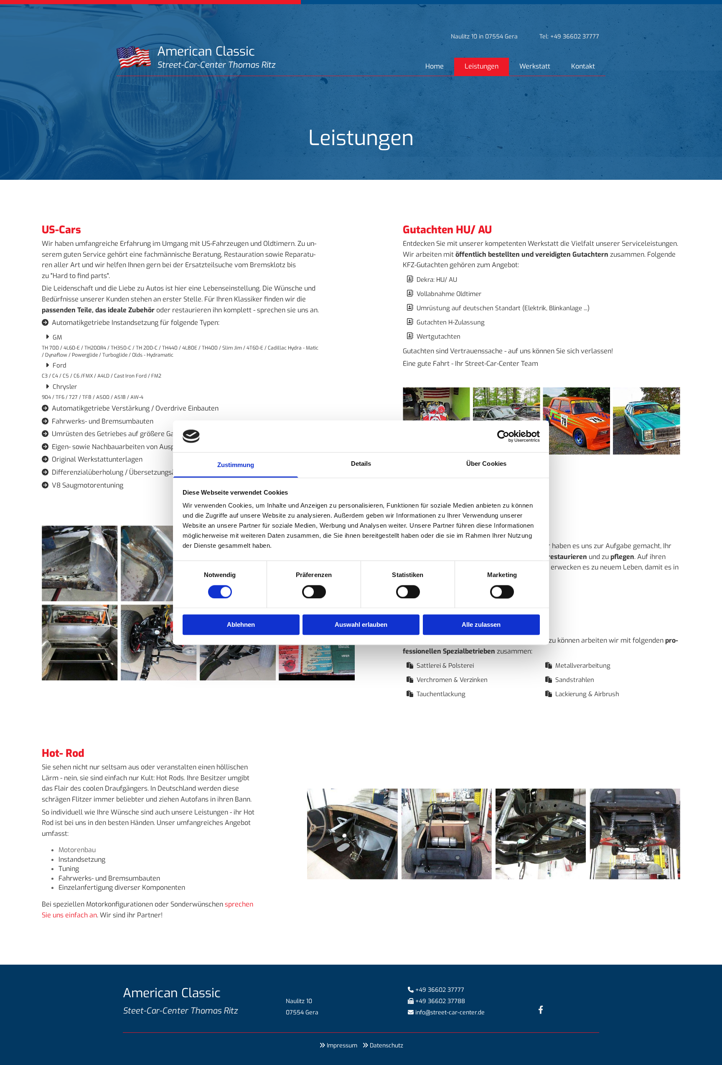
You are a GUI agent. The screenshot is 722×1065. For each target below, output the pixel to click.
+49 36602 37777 (439, 990)
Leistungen (481, 66)
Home (434, 66)
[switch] (314, 591)
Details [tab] (361, 463)
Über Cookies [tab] (486, 463)
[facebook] (540, 1009)
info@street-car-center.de (450, 1012)
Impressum (342, 1046)
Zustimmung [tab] (235, 465)
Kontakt (583, 66)
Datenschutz (386, 1046)
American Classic (206, 51)
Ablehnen (241, 624)
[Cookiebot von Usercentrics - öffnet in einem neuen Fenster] (503, 436)
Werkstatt (534, 66)
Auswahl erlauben (361, 624)
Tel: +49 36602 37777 (569, 37)
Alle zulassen (481, 624)
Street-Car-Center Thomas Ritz (216, 65)
